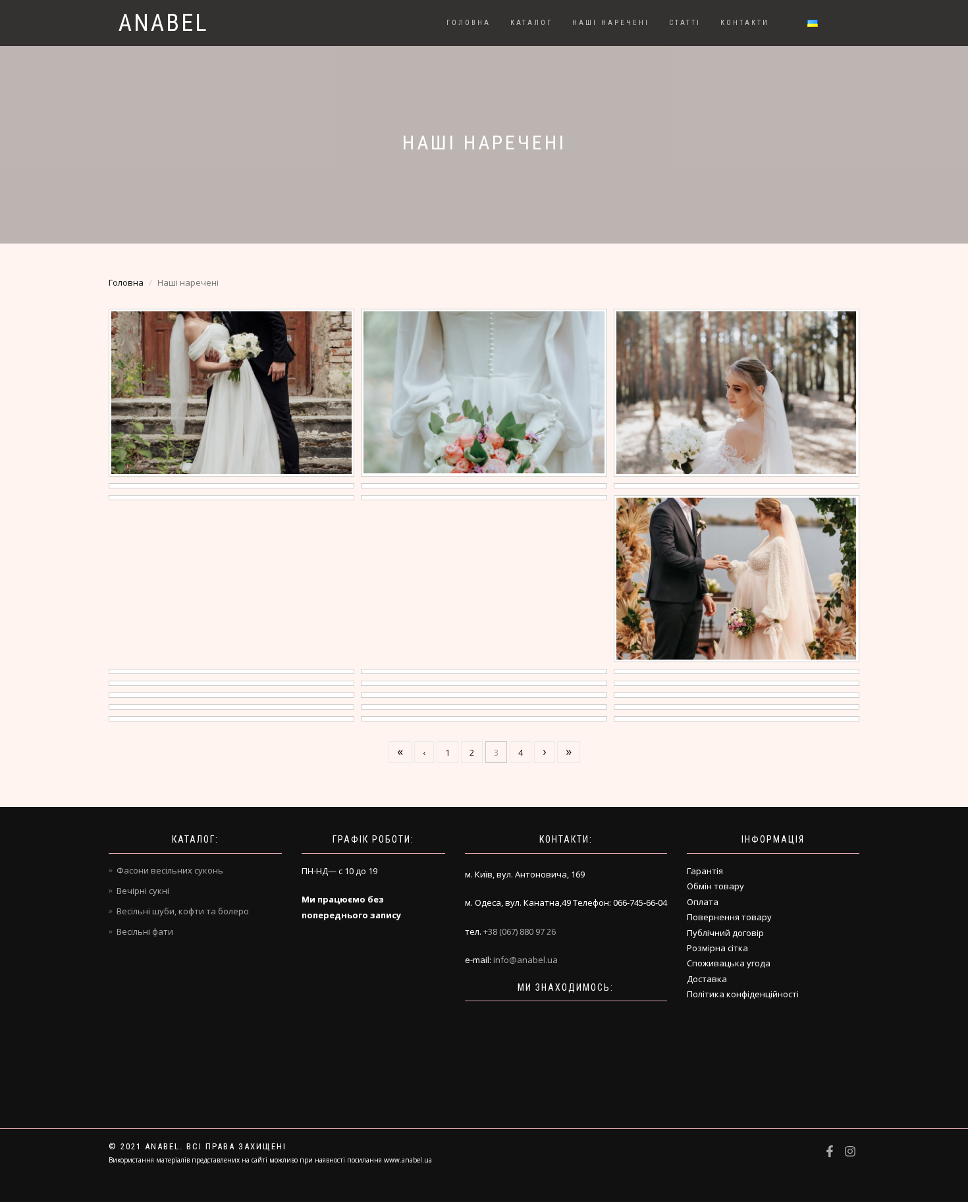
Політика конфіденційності (743, 994)
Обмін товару (715, 886)
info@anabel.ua (525, 960)
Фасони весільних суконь (170, 870)
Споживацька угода (728, 963)
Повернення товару (729, 917)
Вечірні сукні (143, 891)
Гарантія (705, 871)
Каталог (531, 22)
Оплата (702, 902)
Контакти (744, 22)
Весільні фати (145, 931)
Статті (685, 22)
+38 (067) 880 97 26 (519, 931)
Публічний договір (725, 933)
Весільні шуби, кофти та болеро (183, 911)
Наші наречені (610, 22)
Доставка (707, 979)
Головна (468, 22)
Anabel (164, 23)
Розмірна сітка (717, 948)
